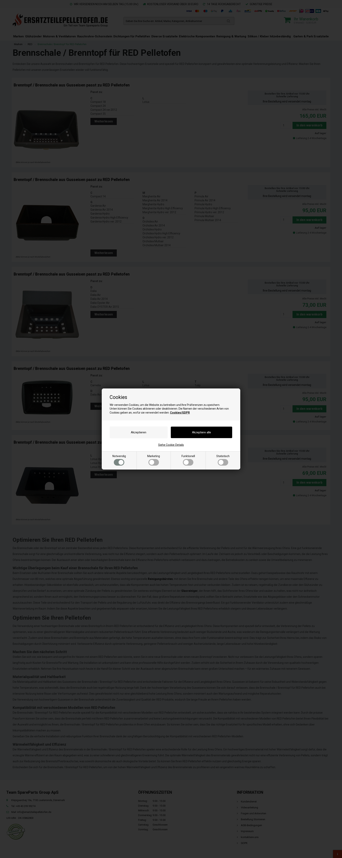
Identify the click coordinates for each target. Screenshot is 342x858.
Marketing (153, 456)
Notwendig (119, 456)
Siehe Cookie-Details (171, 444)
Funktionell (188, 456)
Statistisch (223, 456)
